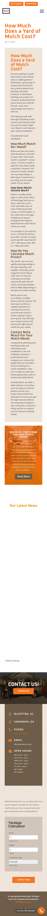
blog (18, 444)
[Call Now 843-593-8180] (41, 911)
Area (11, 833)
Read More (23, 476)
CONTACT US (23, 691)
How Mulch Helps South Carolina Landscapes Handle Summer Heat (22, 640)
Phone (19, 729)
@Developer (17, 441)
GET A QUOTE (16, 4)
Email (18, 740)
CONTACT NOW (23, 880)
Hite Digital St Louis (23, 902)
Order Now (31, 4)
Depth (12, 845)
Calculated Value (15, 858)
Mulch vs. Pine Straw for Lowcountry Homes (23, 434)
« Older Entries (12, 661)
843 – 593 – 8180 (20, 734)
